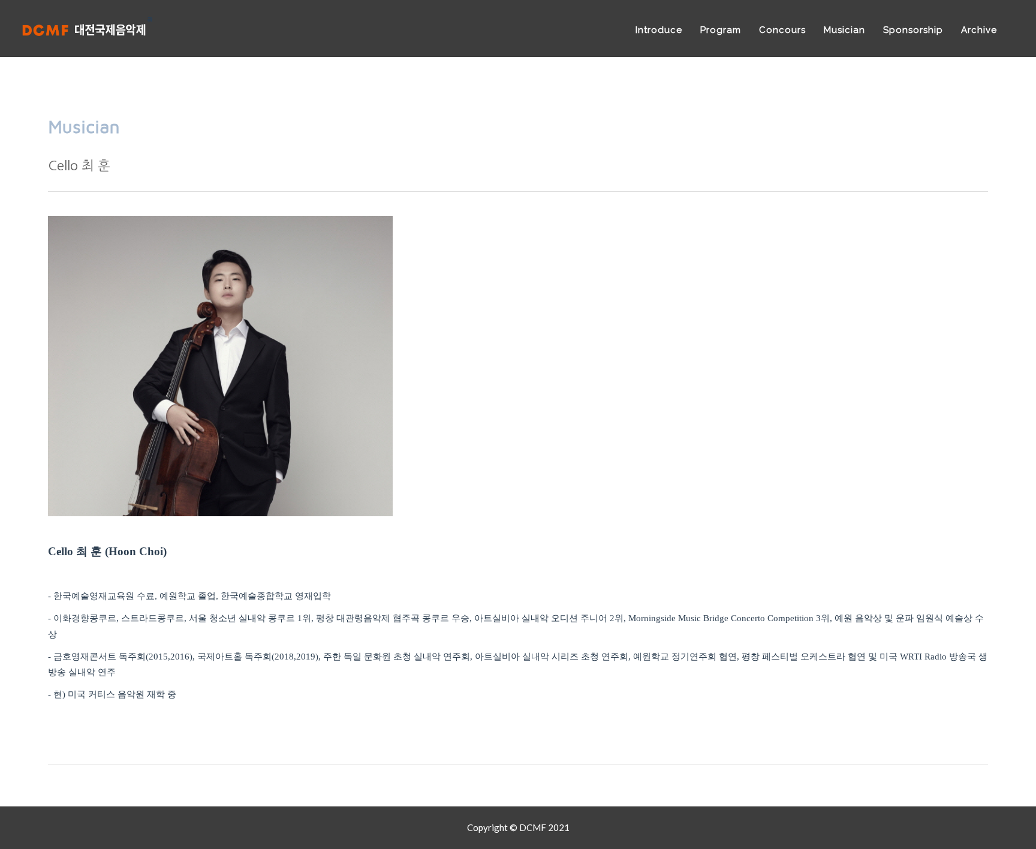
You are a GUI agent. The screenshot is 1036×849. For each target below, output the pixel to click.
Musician (844, 30)
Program (720, 30)
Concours (782, 30)
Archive (979, 30)
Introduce (659, 30)
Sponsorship (913, 30)
